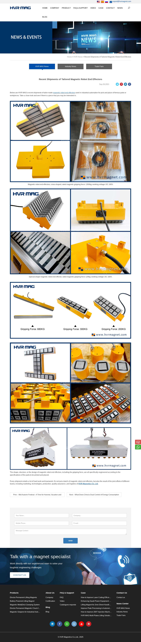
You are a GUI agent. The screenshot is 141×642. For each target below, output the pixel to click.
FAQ (76, 15)
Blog (47, 612)
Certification (56, 19)
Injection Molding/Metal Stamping (113, 19)
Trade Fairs (122, 24)
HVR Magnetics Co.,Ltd (88, 484)
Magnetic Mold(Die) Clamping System (78, 24)
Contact (110, 8)
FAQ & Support (80, 8)
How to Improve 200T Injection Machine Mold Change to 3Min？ (106, 612)
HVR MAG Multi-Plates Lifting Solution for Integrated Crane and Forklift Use (110, 615)
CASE (100, 8)
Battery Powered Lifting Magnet (22, 601)
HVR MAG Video (98, 38)
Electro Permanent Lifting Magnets (23, 597)
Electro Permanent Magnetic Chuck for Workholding (83, 29)
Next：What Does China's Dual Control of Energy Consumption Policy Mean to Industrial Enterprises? (94, 495)
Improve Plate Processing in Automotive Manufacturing (102, 608)
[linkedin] (52, 624)
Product (66, 8)
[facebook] (59, 624)
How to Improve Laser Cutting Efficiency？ (97, 597)
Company (54, 8)
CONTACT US (19, 575)
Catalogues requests (82, 19)
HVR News (78, 57)
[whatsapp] (67, 624)
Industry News (124, 19)
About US (55, 15)
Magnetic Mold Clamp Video (102, 33)
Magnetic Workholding (108, 29)
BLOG (44, 17)
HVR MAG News (125, 15)
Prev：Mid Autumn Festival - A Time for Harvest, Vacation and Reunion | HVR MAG (37, 495)
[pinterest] (88, 624)
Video (93, 8)
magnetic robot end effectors (64, 93)
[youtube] (81, 624)
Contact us (121, 597)
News (120, 8)
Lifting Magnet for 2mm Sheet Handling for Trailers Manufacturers (106, 605)
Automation (104, 24)
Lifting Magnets (69, 38)
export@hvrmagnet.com (121, 1)
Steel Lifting (104, 15)
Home (45, 8)
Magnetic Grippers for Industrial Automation (79, 33)
